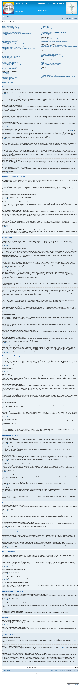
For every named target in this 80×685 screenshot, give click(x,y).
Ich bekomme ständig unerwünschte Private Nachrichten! (51, 40)
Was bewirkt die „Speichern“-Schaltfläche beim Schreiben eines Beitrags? (16, 65)
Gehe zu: (26, 667)
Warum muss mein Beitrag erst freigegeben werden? (12, 67)
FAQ (64, 18)
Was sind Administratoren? (46, 26)
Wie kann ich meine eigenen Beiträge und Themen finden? (52, 56)
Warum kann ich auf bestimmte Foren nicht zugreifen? (12, 61)
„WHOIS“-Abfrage (22, 656)
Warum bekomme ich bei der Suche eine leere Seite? (51, 54)
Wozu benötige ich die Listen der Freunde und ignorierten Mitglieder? (54, 45)
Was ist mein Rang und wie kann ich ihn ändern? (11, 47)
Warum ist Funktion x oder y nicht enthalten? (49, 75)
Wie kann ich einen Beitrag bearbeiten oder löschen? (12, 55)
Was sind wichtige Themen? (7, 79)
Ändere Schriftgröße (76, 16)
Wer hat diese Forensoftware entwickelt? (48, 74)
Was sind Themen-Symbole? (7, 82)
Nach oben (6, 93)
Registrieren (69, 18)
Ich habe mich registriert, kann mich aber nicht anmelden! (13, 32)
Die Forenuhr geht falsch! (7, 42)
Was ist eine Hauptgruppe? (46, 33)
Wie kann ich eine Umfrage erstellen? (9, 57)
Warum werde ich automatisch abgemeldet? (10, 28)
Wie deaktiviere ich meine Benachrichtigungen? (50, 64)
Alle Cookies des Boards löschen (58, 670)
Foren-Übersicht (7, 16)
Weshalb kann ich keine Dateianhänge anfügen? (11, 62)
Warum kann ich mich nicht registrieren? (10, 35)
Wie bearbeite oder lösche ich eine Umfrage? (10, 59)
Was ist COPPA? (5, 34)
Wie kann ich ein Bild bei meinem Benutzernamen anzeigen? (13, 46)
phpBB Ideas (64, 647)
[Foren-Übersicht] (8, 7)
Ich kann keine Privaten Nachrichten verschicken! (50, 38)
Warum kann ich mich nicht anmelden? (9, 26)
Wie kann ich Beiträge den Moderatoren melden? (11, 64)
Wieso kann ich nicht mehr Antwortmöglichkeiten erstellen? (13, 58)
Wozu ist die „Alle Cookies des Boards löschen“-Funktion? (13, 37)
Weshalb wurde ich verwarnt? (8, 63)
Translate (76, 684)
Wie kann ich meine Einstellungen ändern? (10, 41)
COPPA (72, 130)
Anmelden (75, 18)
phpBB (36, 672)
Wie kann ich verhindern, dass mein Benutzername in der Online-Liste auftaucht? (17, 29)
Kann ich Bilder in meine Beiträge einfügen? (10, 76)
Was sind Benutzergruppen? (46, 28)
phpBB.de (74, 640)
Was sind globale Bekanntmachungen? (9, 77)
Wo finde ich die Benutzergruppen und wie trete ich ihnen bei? (52, 29)
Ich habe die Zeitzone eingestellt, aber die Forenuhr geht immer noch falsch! (16, 43)
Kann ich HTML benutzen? (7, 73)
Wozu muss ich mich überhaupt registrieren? (10, 27)
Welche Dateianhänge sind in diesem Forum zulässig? (51, 68)
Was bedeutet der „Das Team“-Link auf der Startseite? (51, 34)
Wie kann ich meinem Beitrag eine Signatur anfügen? (12, 56)
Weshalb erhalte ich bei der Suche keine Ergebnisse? (51, 53)
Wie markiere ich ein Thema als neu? (9, 68)
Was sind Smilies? (5, 74)
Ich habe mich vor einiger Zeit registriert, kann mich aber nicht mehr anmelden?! (17, 33)
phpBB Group (33, 639)
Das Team (50, 670)
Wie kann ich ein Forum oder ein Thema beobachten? (51, 63)
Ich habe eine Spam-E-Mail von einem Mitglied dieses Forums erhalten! (54, 41)
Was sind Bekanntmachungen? (8, 78)
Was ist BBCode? (5, 72)
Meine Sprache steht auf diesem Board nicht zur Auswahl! (13, 44)
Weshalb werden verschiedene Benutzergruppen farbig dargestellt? (53, 32)
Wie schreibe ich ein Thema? (7, 53)
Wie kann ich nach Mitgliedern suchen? (48, 55)
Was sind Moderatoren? (45, 27)
